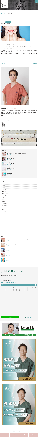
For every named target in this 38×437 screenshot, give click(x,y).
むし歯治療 (3, 187)
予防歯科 (3, 197)
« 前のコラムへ (3, 63)
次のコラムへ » (35, 63)
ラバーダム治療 (4, 195)
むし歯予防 (3, 185)
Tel (9, 282)
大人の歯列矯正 (4, 203)
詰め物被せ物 (4, 225)
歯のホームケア (4, 217)
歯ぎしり (3, 215)
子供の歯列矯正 (4, 205)
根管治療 (3, 232)
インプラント (4, 189)
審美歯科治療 (4, 211)
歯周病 (3, 219)
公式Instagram (29, 317)
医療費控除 (3, 201)
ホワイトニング (4, 191)
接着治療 (3, 213)
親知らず (3, 223)
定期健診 (3, 209)
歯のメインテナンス (5, 193)
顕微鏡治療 (3, 230)
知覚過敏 (3, 221)
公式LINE (10, 317)
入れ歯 (3, 199)
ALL (2, 183)
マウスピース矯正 (4, 207)
